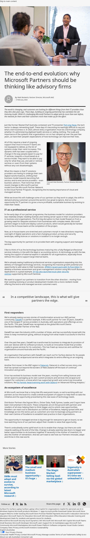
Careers (81, 525)
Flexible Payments (53, 513)
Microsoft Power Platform (39, 525)
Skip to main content (8, 1)
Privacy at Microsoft (21, 527)
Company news (6, 527)
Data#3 (18, 319)
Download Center (65, 511)
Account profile (51, 511)
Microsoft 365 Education (43, 516)
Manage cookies (48, 534)
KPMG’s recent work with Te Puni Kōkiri (62, 267)
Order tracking (19, 513)
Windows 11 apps (37, 511)
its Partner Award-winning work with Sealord (37, 382)
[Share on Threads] (79, 504)
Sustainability (42, 527)
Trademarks (71, 534)
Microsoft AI (5, 520)
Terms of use (61, 534)
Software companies (58, 525)
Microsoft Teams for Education (20, 516)
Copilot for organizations (49, 509)
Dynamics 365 (36, 520)
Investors (33, 527)
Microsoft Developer (21, 523)
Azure (28, 520)
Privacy (38, 534)
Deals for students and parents (23, 518)
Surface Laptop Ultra (30, 509)
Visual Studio (72, 525)
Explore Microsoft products (19, 511)
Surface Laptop (16, 509)
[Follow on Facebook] (13, 504)
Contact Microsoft (28, 534)
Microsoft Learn (36, 523)
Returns (10, 513)
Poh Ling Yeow (70, 125)
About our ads (5, 537)
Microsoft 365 (48, 520)
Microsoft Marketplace (19, 525)
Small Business (6, 523)
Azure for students (43, 518)
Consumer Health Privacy (10, 534)
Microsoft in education (70, 513)
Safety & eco (81, 534)
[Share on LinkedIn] (74, 504)
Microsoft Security (17, 520)
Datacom (44, 365)
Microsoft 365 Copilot (63, 520)
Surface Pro (4, 509)
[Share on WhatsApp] (84, 504)
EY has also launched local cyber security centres (36, 272)
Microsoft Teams (79, 520)
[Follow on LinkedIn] (21, 504)
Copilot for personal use (69, 509)
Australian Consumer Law (22, 537)
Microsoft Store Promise (35, 513)
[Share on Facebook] (64, 504)
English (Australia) (7, 530)
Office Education (60, 516)
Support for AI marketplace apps (56, 523)
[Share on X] (69, 504)
